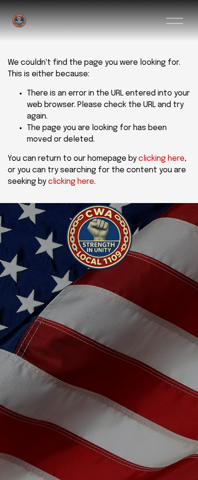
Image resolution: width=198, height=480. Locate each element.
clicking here (161, 159)
